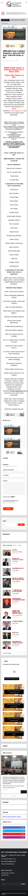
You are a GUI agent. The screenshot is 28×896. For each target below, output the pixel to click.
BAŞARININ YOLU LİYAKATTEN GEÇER (17, 642)
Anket (15, 545)
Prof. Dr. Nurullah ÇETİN (17, 615)
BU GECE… (15, 550)
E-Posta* (6, 475)
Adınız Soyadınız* (8, 470)
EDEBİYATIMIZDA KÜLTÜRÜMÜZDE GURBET (18, 599)
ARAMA (23, 884)
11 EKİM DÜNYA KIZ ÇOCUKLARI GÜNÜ (17, 590)
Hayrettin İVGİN (15, 601)
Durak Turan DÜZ (15, 634)
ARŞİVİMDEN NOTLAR (17, 568)
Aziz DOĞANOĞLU (16, 644)
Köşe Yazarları (7, 545)
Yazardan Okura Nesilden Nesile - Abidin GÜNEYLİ (14, 733)
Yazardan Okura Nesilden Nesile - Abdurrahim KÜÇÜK (14, 719)
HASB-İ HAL (15, 632)
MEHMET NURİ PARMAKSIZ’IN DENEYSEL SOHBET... (17, 612)
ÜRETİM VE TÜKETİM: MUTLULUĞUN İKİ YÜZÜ (18, 579)
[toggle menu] (2, 2)
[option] (14, 599)
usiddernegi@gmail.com (16, 111)
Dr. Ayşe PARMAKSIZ (16, 581)
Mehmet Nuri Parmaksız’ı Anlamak (17, 559)
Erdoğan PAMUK (15, 570)
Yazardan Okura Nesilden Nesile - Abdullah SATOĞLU (14, 705)
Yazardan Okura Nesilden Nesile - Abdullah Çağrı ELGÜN (14, 691)
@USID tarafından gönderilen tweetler (12, 816)
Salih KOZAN (14, 561)
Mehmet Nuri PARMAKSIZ (17, 551)
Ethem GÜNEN (15, 623)
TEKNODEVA (3, 894)
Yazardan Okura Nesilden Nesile (11, 678)
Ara (21, 524)
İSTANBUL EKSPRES (17, 621)
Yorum (5, 481)
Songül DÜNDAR (15, 593)
